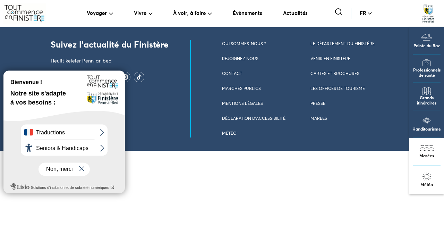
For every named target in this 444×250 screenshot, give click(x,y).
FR (363, 13)
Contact (232, 74)
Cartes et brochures (334, 74)
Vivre (140, 13)
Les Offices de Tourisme (337, 89)
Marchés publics (241, 89)
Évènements (247, 13)
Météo (426, 185)
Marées (426, 156)
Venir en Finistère (330, 59)
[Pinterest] (125, 77)
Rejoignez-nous (240, 59)
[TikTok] (139, 77)
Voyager (97, 13)
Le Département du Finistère (342, 44)
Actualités (295, 13)
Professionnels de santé (427, 73)
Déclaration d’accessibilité (253, 119)
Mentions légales (242, 104)
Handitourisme (426, 129)
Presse (317, 104)
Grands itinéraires (426, 101)
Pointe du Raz (426, 46)
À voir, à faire (189, 13)
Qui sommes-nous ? (244, 44)
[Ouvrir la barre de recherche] (339, 12)
